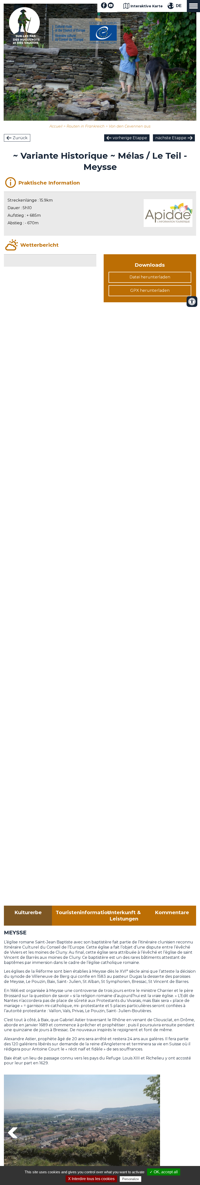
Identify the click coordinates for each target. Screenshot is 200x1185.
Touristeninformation (78, 912)
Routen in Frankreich (86, 126)
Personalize (130, 1179)
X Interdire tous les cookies (91, 1179)
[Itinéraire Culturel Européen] (84, 42)
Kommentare (172, 912)
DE (178, 5)
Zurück (20, 138)
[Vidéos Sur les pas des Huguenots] (111, 7)
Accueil (56, 126)
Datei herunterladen (150, 277)
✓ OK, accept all (164, 1172)
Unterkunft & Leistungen (124, 916)
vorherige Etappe (130, 138)
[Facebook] (104, 7)
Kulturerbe (28, 912)
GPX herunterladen (150, 290)
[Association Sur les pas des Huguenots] (24, 42)
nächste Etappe (170, 138)
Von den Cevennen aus (129, 126)
